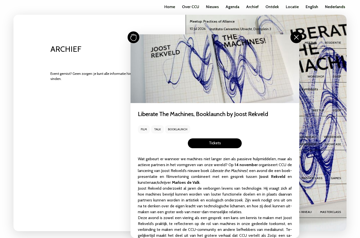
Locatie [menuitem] (292, 6)
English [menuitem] (312, 6)
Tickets (215, 143)
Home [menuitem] (169, 6)
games (336, 178)
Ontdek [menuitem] (272, 6)
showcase (332, 144)
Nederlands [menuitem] (335, 6)
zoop (337, 76)
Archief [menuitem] (252, 6)
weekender (332, 137)
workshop (316, 76)
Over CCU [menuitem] (190, 6)
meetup (310, 42)
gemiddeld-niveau (301, 137)
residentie (333, 42)
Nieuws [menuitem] (212, 6)
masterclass (312, 178)
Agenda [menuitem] (232, 6)
